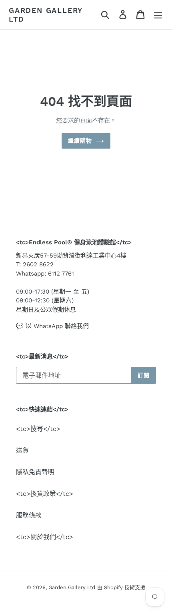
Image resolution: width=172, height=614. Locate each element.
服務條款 (29, 515)
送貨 (22, 450)
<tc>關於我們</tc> (44, 537)
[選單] (158, 14)
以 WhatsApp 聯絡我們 (57, 326)
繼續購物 (80, 140)
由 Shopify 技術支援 (121, 587)
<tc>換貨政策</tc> (44, 493)
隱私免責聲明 (35, 472)
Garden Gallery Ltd (45, 14)
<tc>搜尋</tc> (38, 429)
